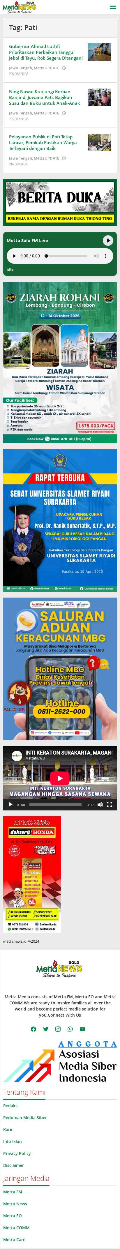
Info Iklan (12, 1141)
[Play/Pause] (108, 240)
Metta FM (12, 1192)
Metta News (15, 1203)
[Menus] (113, 7)
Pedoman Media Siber (25, 1117)
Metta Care (14, 1239)
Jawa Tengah (20, 67)
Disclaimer (13, 1165)
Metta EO (12, 1215)
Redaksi (11, 1105)
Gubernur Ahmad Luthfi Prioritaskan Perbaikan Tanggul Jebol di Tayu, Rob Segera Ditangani (46, 52)
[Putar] (10, 805)
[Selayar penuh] (109, 805)
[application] (60, 778)
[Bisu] (100, 805)
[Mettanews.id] (19, 7)
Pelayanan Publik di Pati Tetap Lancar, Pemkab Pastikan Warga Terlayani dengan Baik (43, 142)
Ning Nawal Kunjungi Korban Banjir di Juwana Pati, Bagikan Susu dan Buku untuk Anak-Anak (44, 97)
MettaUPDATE (46, 67)
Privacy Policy (17, 1153)
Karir (8, 1129)
